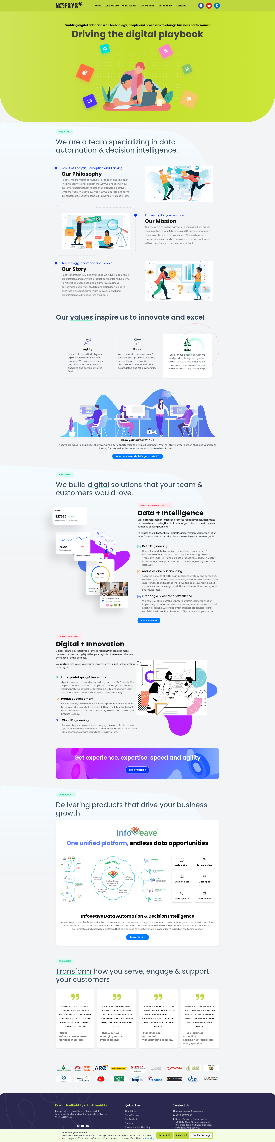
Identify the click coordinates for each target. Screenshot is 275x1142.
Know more (148, 620)
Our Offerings (132, 1115)
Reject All (181, 1135)
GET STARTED (137, 770)
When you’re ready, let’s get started (137, 456)
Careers (129, 1123)
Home (98, 5)
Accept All (164, 1135)
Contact (181, 5)
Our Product (147, 5)
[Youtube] (83, 1126)
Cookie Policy (147, 1138)
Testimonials (164, 5)
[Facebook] (78, 1126)
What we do (129, 5)
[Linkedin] (87, 1126)
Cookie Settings (201, 1135)
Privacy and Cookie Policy (137, 1127)
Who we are (112, 5)
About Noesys (132, 1111)
